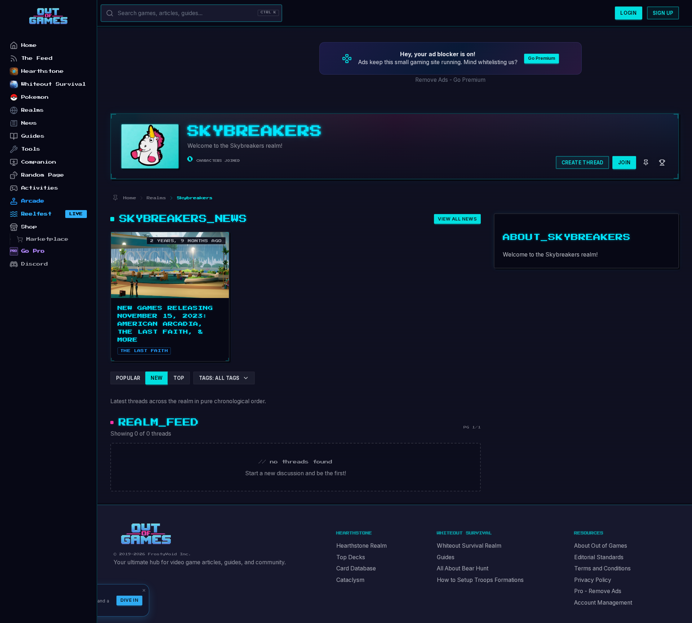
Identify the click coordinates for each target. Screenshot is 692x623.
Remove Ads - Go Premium (450, 79)
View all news (457, 219)
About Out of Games (600, 545)
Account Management (603, 602)
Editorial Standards (599, 557)
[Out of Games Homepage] (146, 534)
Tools (30, 149)
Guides (445, 557)
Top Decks (350, 557)
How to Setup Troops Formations (480, 580)
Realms (32, 110)
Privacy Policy (592, 580)
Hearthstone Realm (361, 545)
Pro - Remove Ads (597, 591)
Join (624, 162)
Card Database (356, 568)
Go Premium (541, 58)
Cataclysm (350, 580)
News (29, 123)
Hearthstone (42, 71)
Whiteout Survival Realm (469, 545)
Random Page (42, 175)
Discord (34, 264)
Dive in (129, 600)
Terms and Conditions (602, 568)
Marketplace (47, 239)
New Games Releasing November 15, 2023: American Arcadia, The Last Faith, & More (165, 324)
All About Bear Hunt (462, 568)
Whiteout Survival (53, 84)
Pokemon (35, 97)
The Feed (37, 58)
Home (29, 45)
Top (179, 378)
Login (628, 13)
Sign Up (663, 13)
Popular (128, 378)
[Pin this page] (115, 198)
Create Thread (583, 162)
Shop (29, 227)
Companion (38, 162)
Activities (39, 188)
